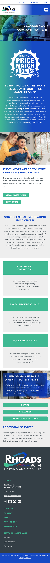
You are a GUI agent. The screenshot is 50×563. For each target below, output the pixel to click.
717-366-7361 (20, 3)
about (7, 518)
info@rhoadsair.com (12, 496)
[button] (46, 9)
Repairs (7, 537)
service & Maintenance (15, 533)
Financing (9, 509)
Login (44, 3)
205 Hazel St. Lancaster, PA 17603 (12, 486)
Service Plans (9, 542)
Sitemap (27, 558)
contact (8, 513)
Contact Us (33, 3)
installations (11, 526)
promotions (10, 522)
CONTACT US (9, 480)
